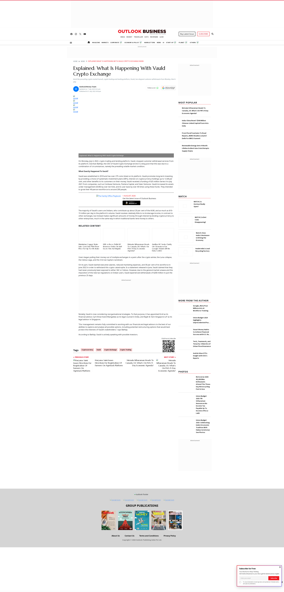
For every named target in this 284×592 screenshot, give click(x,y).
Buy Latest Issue (187, 34)
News (159, 42)
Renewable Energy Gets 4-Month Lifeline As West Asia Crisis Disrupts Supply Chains (195, 148)
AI (163, 42)
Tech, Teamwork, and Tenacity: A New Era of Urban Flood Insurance (202, 349)
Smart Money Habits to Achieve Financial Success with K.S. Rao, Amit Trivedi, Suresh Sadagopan (202, 331)
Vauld (99, 339)
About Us (116, 553)
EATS (147, 37)
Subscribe (274, 578)
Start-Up (170, 42)
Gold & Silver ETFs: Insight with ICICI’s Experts (200, 369)
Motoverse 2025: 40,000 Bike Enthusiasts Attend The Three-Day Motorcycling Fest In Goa (203, 400)
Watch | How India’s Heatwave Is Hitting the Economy (202, 238)
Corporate (114, 42)
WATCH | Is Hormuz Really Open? (203, 202)
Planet (181, 42)
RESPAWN (154, 37)
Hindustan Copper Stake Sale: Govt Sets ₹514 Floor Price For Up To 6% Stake (89, 236)
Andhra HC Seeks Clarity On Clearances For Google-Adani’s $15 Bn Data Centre (162, 237)
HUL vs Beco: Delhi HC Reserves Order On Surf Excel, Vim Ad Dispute (112, 236)
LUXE (162, 37)
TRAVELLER (138, 37)
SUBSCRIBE (203, 34)
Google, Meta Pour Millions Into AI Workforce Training (200, 307)
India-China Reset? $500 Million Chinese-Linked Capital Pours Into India (195, 123)
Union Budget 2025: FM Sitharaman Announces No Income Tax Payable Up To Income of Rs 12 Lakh (202, 422)
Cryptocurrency (87, 339)
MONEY (129, 37)
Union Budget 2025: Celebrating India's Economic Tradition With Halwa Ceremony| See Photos (203, 443)
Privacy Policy (170, 553)
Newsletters (149, 42)
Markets (105, 42)
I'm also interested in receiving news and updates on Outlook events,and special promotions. (261, 582)
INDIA (122, 37)
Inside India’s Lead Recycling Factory (203, 249)
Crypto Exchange (110, 339)
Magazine (96, 42)
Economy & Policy (132, 42)
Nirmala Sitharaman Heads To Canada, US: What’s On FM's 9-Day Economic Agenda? (138, 237)
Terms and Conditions (149, 553)
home (75, 61)
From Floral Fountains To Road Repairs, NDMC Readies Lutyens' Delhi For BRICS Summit (194, 136)
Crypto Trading (125, 339)
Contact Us (129, 553)
